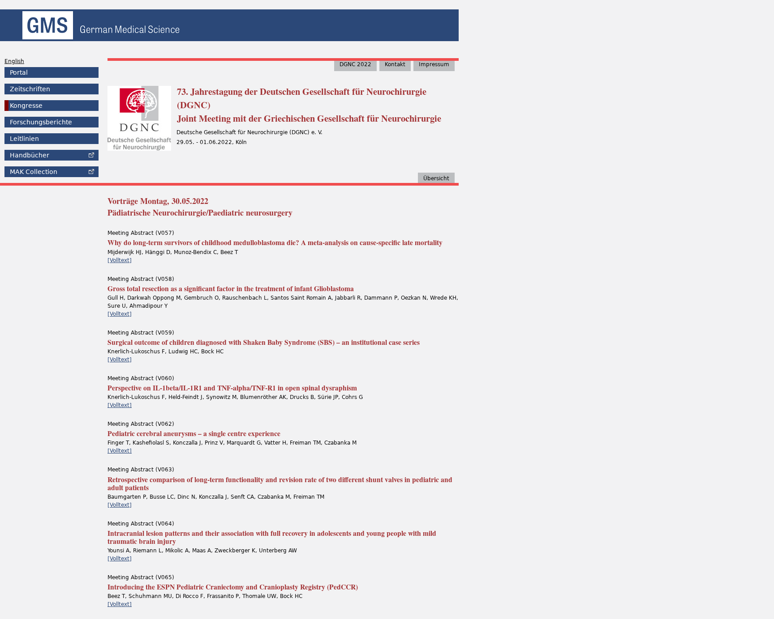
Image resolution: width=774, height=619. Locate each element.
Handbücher (29, 155)
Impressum (434, 64)
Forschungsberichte (41, 122)
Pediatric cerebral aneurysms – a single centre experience (194, 433)
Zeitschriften (30, 89)
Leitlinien (24, 138)
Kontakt (395, 64)
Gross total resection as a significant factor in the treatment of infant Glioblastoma (231, 288)
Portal (19, 72)
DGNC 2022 (355, 64)
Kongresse (26, 105)
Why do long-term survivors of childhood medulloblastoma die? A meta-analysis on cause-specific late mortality (275, 242)
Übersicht (436, 178)
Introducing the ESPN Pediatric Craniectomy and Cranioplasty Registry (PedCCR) (233, 587)
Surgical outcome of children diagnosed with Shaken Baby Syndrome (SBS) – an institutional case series (264, 342)
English (14, 61)
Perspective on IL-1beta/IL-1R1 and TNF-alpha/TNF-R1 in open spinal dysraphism (232, 388)
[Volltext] (120, 260)
